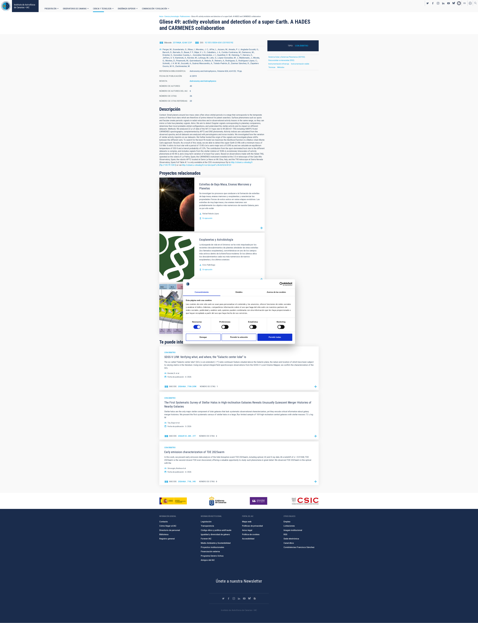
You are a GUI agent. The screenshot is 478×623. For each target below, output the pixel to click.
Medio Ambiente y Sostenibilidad (216, 543)
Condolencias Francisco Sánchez (299, 547)
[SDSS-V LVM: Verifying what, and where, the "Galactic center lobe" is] (315, 386)
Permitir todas (275, 337)
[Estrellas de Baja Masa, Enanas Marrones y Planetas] (261, 228)
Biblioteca (163, 534)
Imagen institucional (293, 530)
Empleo (287, 521)
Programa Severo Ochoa (212, 556)
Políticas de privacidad (252, 526)
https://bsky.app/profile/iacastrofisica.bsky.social (453, 3)
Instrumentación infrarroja (278, 64)
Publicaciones (185, 16)
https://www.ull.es (258, 501)
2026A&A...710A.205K (187, 386)
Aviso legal (247, 530)
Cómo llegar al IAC (167, 526)
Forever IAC (206, 539)
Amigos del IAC (208, 560)
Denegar (203, 337)
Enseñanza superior (126, 8)
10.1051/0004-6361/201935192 (219, 42)
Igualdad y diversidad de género (215, 534)
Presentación (50, 8)
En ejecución (207, 218)
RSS (285, 534)
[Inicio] (6, 6)
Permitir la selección (239, 337)
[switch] (225, 327)
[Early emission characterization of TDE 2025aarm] (315, 481)
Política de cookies (251, 534)
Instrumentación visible (300, 64)
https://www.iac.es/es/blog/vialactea (459, 3)
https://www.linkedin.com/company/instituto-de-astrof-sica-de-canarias (443, 3)
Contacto (163, 521)
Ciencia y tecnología (102, 8)
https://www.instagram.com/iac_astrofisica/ (438, 3)
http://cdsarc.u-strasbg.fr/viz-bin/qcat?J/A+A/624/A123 (206, 165)
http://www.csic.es (305, 500)
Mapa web (246, 521)
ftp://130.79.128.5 (168, 165)
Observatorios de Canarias (75, 8)
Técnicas (271, 67)
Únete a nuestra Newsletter (239, 581)
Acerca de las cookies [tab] (276, 292)
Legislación (206, 521)
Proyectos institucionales (212, 547)
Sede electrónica (291, 539)
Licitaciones (289, 526)
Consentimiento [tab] (202, 292)
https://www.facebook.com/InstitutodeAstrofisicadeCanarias (432, 3)
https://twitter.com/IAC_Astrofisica (427, 3)
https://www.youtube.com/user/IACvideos (448, 3)
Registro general (167, 539)
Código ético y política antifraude (216, 530)
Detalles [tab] (239, 292)
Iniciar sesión (470, 3)
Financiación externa (210, 551)
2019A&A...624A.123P (182, 42)
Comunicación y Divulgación (154, 8)
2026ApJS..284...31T (187, 436)
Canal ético (289, 543)
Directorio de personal (169, 530)
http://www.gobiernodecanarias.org (217, 501)
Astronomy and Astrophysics (203, 81)
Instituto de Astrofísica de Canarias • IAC (24, 6)
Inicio (161, 16)
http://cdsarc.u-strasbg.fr (242, 162)
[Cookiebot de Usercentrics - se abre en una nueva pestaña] (281, 284)
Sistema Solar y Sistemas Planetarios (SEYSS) (286, 57)
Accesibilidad (248, 539)
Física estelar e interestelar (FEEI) (281, 60)
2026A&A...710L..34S (187, 482)
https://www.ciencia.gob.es (173, 501)
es (465, 3)
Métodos (280, 67)
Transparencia (207, 526)
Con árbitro (301, 46)
